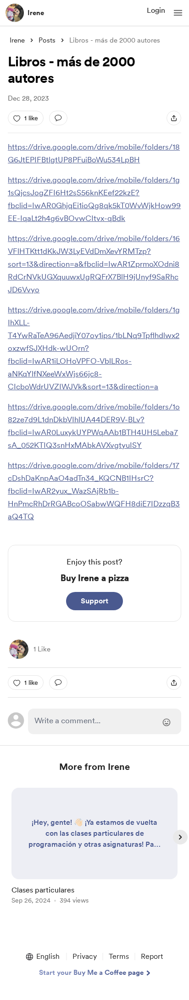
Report (152, 956)
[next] (180, 837)
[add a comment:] (58, 118)
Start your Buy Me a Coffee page (91, 972)
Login (156, 10)
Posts (47, 40)
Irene (36, 13)
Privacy (84, 956)
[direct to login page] (104, 721)
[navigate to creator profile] (15, 13)
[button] (177, 12)
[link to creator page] (18, 649)
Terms (119, 956)
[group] (94, 851)
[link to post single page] (94, 847)
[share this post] (174, 118)
